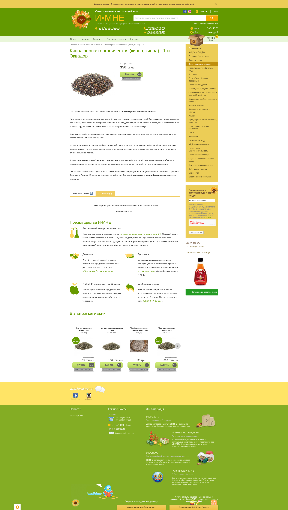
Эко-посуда (194, 173)
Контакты (134, 39)
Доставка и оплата (116, 39)
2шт (124, 79)
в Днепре (112, 414)
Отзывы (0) (105, 193)
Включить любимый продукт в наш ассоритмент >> (167, 456)
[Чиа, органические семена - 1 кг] (166, 346)
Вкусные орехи (195, 60)
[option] (93, 84)
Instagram (89, 399)
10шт (138, 79)
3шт (128, 79)
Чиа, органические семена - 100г (84, 330)
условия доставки (146, 271)
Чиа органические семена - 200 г (111, 330)
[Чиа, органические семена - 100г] (83, 346)
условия (207, 217)
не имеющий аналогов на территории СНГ (141, 234)
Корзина (212, 38)
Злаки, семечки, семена (90, 45)
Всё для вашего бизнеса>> (183, 474)
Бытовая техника (196, 105)
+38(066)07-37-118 (156, 32)
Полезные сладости (198, 85)
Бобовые (192, 74)
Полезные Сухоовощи (198, 155)
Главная (73, 45)
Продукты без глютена (199, 56)
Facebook (75, 399)
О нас (73, 39)
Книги (191, 133)
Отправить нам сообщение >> (158, 420)
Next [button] (178, 346)
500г (86, 369)
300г (81, 369)
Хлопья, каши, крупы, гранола (202, 89)
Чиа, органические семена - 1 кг (166, 330)
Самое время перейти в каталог (141, 507)
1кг (90, 369)
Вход (216, 12)
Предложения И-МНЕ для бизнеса (194, 507)
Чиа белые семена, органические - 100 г (139, 330)
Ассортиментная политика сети (206, 23)
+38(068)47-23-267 (155, 28)
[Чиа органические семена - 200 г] (111, 346)
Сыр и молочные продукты (201, 165)
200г (76, 369)
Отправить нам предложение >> (185, 436)
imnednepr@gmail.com (124, 433)
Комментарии (81, 193)
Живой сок (193, 136)
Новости (84, 39)
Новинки (196, 48)
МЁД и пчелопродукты (199, 144)
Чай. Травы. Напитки (198, 169)
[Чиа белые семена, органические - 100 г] (138, 346)
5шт (133, 79)
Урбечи (192, 116)
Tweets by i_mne (76, 416)
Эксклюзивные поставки (200, 177)
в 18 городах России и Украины (97, 271)
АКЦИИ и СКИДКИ (197, 52)
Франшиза (97, 39)
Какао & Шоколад (197, 140)
